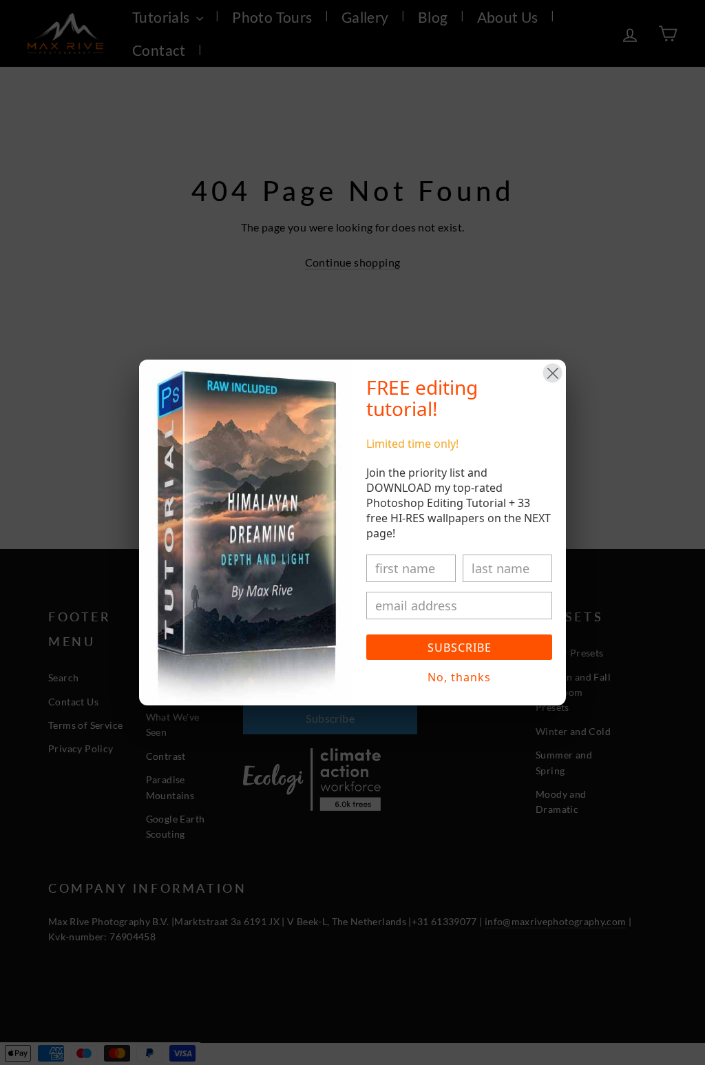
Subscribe (460, 647)
